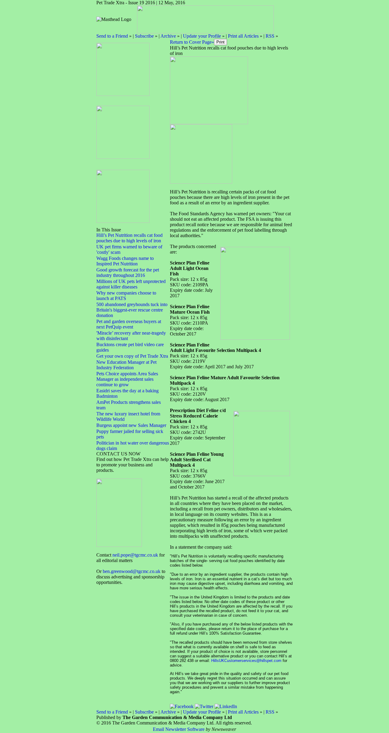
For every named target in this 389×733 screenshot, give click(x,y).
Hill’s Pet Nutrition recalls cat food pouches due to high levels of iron (129, 238)
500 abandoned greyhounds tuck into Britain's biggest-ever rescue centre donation (131, 310)
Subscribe (144, 36)
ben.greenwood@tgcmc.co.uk (131, 571)
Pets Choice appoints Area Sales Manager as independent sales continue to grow (127, 379)
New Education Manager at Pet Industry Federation (126, 365)
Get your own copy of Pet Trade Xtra (132, 356)
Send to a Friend (112, 36)
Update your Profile (202, 36)
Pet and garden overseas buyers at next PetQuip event (128, 324)
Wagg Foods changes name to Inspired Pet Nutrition (125, 261)
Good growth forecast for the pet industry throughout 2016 (127, 272)
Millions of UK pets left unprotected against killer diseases (131, 284)
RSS (270, 36)
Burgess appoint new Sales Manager (131, 425)
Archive (168, 36)
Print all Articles (243, 36)
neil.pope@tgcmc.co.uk (135, 554)
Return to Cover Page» (192, 42)
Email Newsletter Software (179, 729)
